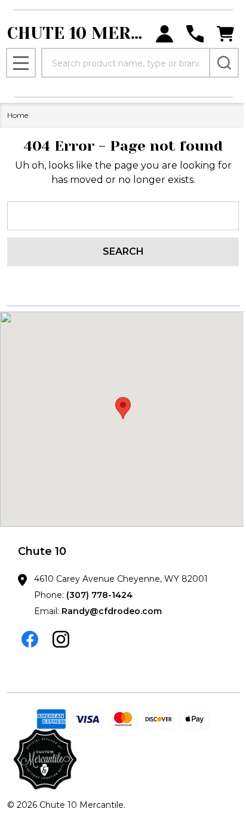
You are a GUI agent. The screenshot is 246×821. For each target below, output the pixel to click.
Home (17, 115)
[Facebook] (30, 639)
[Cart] (225, 33)
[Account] (164, 33)
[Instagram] (61, 639)
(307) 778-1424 (99, 595)
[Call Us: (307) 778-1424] (195, 33)
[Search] (224, 63)
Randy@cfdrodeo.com (111, 611)
